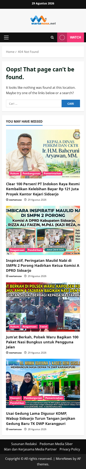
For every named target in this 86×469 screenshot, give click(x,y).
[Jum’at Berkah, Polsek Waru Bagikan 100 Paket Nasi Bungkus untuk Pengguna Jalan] (43, 307)
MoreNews (64, 458)
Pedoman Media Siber (56, 444)
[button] (6, 37)
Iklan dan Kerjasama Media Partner (30, 449)
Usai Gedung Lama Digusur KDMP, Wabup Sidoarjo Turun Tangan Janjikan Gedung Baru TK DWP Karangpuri (40, 418)
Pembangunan (31, 173)
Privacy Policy (70, 449)
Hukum (14, 173)
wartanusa (15, 199)
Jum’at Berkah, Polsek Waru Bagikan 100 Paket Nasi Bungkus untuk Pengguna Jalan (42, 342)
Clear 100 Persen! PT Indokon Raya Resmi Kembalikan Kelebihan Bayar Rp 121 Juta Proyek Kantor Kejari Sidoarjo (43, 188)
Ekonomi (15, 398)
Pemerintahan (52, 173)
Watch (75, 37)
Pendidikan (35, 250)
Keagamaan (17, 250)
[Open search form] (52, 37)
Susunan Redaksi (24, 444)
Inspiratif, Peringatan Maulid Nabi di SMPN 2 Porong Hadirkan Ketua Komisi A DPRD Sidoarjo (42, 265)
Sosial (43, 326)
